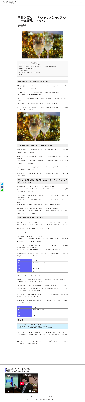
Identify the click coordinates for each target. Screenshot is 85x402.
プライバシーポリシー (50, 396)
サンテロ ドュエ (24, 70)
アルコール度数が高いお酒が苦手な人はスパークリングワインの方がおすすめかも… (39, 66)
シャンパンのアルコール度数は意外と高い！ (29, 63)
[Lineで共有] (2, 190)
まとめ (20, 74)
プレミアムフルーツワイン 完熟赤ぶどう (30, 72)
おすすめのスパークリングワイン (27, 68)
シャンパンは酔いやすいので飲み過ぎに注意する (31, 64)
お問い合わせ (33, 396)
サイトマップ (40, 396)
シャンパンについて (22, 24)
